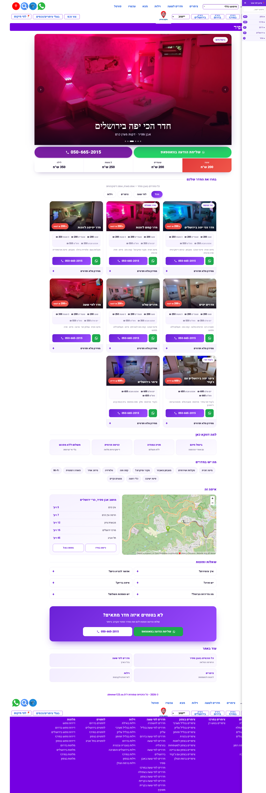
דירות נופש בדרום (65, 728)
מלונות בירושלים (65, 750)
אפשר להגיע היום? (119, 571)
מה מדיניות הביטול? (202, 594)
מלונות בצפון (68, 759)
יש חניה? (209, 583)
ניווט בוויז (100, 547)
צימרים (193, 6)
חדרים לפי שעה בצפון (152, 776)
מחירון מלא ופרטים (204, 271)
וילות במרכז (128, 754)
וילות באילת (128, 723)
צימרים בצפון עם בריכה (182, 750)
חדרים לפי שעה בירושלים (156, 752)
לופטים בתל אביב (95, 741)
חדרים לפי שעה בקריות (152, 781)
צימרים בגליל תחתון (184, 732)
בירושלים (200, 16)
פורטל (117, 6)
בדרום (217, 16)
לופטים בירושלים (95, 728)
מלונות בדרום (67, 745)
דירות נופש (69, 723)
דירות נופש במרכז (65, 736)
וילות (158, 6)
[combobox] (220, 6)
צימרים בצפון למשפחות (181, 745)
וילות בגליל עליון (126, 732)
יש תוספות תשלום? (119, 594)
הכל (157, 194)
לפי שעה (141, 194)
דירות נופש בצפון (65, 741)
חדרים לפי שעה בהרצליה (156, 743)
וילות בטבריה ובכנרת (124, 745)
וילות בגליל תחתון (125, 736)
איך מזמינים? (206, 571)
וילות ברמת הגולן (126, 763)
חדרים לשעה (175, 6)
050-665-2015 (86, 152)
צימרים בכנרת (187, 736)
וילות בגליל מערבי (125, 728)
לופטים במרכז (97, 732)
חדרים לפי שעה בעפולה (151, 772)
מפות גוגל (68, 547)
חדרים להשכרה (156, 723)
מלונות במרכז (67, 754)
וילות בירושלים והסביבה (122, 750)
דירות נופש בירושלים (63, 732)
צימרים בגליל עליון (184, 728)
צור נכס (72, 17)
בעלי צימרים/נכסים (47, 17)
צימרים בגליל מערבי (184, 723)
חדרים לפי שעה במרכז (152, 768)
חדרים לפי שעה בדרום (152, 736)
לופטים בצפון (97, 736)
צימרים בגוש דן (216, 723)
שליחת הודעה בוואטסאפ (181, 152)
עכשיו (132, 6)
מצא (145, 6)
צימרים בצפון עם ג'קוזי (182, 754)
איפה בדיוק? (123, 583)
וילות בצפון (129, 759)
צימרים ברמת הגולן (184, 759)
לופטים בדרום (97, 723)
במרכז (232, 16)
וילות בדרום (128, 741)
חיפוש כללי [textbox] (230, 6)
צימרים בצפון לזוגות (184, 741)
